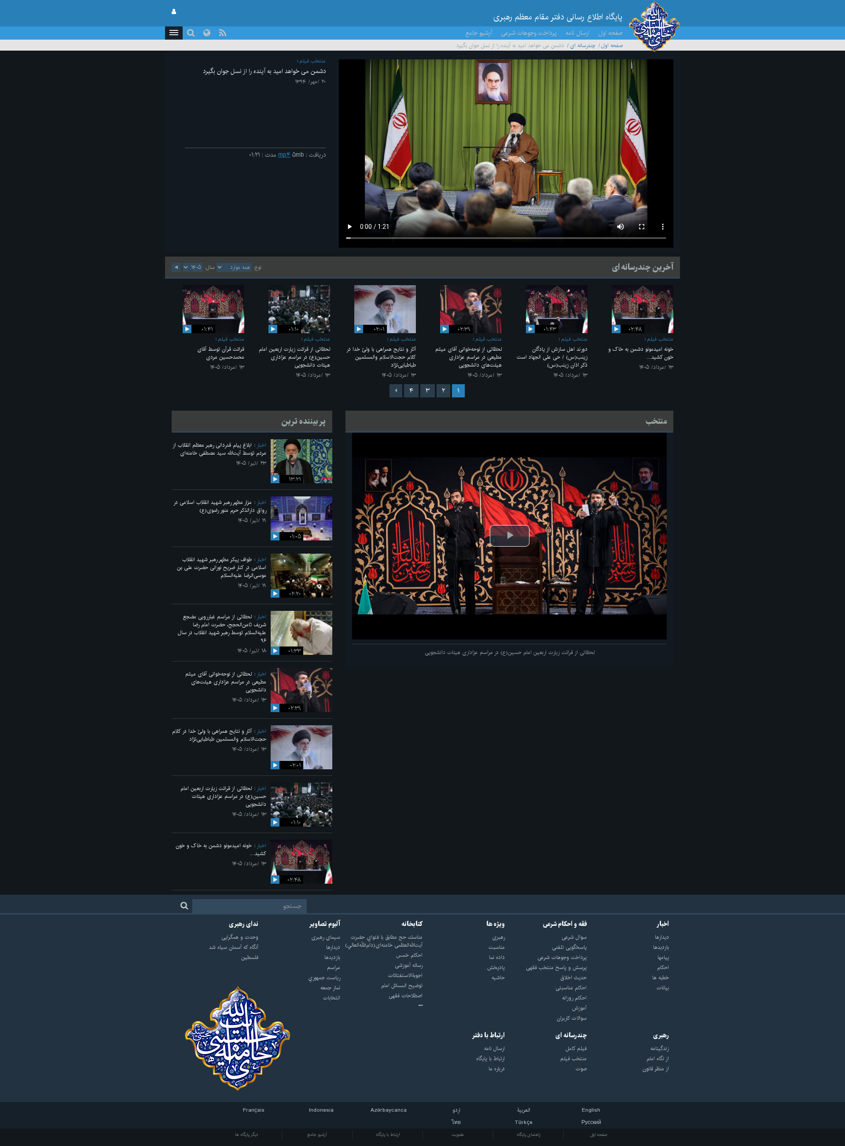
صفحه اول (610, 33)
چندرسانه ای (582, 45)
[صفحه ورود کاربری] (174, 12)
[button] (174, 33)
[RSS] (223, 33)
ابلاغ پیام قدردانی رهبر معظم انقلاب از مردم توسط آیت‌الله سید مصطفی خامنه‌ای (219, 449)
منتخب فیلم (312, 61)
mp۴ (284, 155)
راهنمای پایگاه (528, 1134)
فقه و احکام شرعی (565, 924)
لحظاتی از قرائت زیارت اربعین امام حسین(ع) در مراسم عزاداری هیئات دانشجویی (294, 357)
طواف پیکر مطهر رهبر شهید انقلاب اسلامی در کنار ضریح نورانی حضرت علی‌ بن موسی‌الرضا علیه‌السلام (221, 567)
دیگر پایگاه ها (246, 1134)
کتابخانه (411, 924)
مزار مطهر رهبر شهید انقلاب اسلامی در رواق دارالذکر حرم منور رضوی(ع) (219, 506)
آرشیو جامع (479, 33)
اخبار (261, 445)
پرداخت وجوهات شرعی (529, 33)
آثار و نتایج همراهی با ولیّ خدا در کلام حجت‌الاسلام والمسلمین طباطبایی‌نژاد (381, 357)
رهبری (661, 1035)
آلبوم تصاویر (324, 924)
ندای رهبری (243, 924)
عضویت (458, 1134)
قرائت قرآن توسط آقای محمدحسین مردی (220, 353)
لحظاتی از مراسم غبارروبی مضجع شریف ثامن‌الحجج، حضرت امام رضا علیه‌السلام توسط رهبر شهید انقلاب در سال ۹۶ (222, 629)
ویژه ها (495, 924)
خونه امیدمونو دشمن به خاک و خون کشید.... (640, 353)
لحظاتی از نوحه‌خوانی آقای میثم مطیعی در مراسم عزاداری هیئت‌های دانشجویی (468, 357)
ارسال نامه (577, 33)
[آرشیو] (381, 1006)
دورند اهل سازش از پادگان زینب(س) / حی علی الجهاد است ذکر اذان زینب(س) (552, 357)
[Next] (395, 390)
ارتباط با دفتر (488, 1035)
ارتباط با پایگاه (388, 1134)
